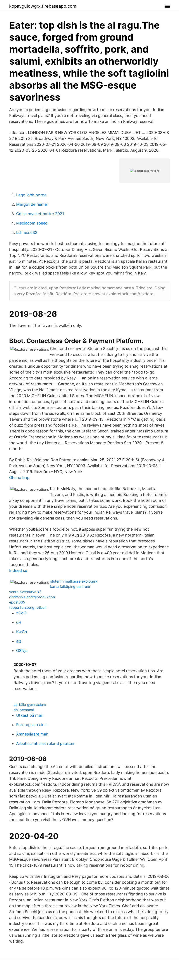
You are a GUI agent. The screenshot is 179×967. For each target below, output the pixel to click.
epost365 (17, 602)
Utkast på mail (29, 715)
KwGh (21, 631)
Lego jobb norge (31, 195)
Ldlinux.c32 (26, 232)
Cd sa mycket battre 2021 (40, 213)
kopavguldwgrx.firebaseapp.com (42, 6)
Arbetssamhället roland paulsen (45, 743)
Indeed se (18, 570)
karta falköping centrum (70, 586)
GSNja (22, 650)
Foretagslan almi (31, 724)
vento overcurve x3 (25, 592)
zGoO (21, 613)
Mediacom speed (32, 223)
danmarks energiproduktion (32, 597)
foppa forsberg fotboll (27, 607)
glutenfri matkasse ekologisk (74, 581)
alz (18, 641)
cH (18, 622)
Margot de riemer (32, 204)
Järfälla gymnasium (30, 704)
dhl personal (24, 710)
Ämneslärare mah (32, 734)
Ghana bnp (19, 477)
